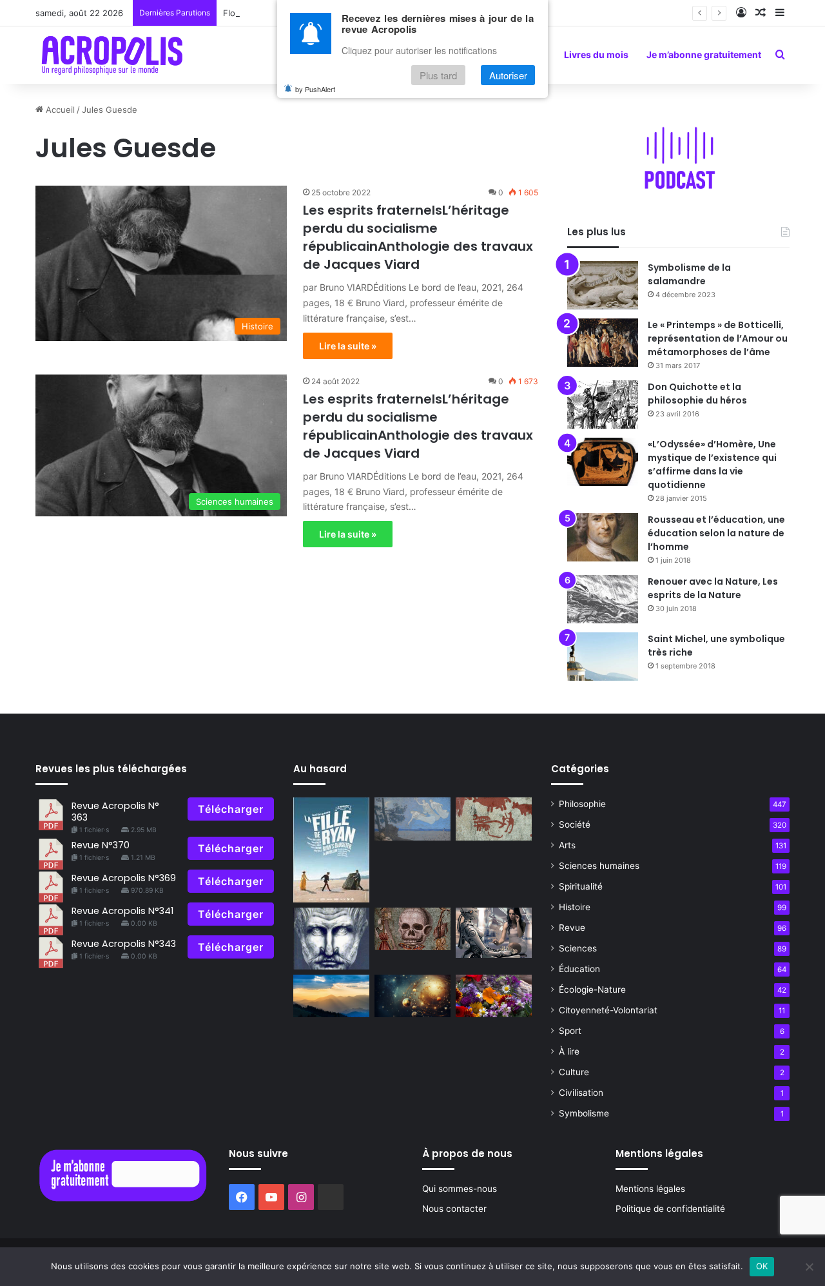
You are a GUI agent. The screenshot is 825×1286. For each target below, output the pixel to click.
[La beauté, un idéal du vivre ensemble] (494, 996)
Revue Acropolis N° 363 (115, 811)
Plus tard (438, 75)
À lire (569, 1051)
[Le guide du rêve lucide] (412, 819)
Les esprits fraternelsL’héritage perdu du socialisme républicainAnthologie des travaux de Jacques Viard (418, 237)
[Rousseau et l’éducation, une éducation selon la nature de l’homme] (602, 537)
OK (762, 1266)
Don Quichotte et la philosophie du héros (697, 393)
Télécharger (231, 809)
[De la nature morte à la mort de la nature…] (412, 929)
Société (574, 824)
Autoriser (508, 75)
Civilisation (581, 1092)
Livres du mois (596, 54)
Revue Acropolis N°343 (124, 943)
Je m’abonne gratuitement (703, 54)
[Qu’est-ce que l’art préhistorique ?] (494, 819)
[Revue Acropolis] (111, 54)
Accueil (59, 109)
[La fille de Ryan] (331, 849)
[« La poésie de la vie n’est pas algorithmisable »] (331, 996)
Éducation (579, 969)
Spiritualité (581, 886)
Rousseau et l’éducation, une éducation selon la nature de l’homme (716, 533)
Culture (574, 1072)
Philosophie (582, 804)
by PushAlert (315, 89)
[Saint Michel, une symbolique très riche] (602, 656)
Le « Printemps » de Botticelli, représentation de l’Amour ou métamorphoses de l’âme (718, 338)
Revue (572, 927)
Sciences (578, 948)
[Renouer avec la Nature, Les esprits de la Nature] (602, 599)
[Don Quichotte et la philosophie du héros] (602, 404)
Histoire (574, 907)
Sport (570, 1031)
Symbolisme (584, 1113)
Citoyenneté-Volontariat (608, 1010)
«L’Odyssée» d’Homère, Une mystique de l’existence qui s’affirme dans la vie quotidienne (712, 464)
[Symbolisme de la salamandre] (602, 285)
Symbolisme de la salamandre (689, 274)
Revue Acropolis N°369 (124, 878)
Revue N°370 (101, 845)
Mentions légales (650, 1189)
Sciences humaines (599, 866)
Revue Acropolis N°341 (122, 910)
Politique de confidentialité (670, 1208)
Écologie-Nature (592, 989)
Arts (567, 845)
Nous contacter (454, 1208)
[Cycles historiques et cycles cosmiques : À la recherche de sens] (412, 996)
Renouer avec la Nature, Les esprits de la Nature (713, 588)
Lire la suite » (347, 345)
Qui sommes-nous (459, 1189)
